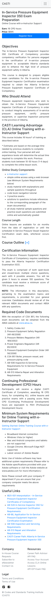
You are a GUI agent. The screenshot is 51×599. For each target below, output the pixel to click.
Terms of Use (8, 581)
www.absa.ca (25, 323)
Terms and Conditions (13, 578)
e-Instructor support (17, 174)
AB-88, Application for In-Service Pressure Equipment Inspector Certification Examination (23, 517)
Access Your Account (38, 559)
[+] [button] (27, 242)
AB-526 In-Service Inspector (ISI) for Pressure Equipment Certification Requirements (25, 508)
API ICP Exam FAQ (36, 569)
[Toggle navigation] (45, 3)
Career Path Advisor (37, 553)
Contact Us (7, 566)
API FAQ (31, 556)
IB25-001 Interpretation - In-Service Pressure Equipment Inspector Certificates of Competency (24, 498)
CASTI (6, 3)
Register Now (25, 35)
